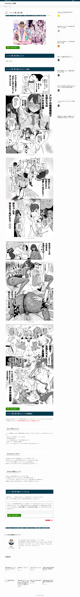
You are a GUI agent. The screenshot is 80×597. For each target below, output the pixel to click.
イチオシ (7, 15)
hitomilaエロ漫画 (10, 3)
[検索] (74, 0)
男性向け (44, 15)
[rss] (73, 0)
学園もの (18, 15)
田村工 (11, 546)
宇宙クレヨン (22, 15)
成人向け (38, 15)
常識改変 (35, 15)
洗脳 (41, 15)
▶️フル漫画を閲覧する (12, 47)
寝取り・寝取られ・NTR (29, 15)
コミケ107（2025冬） (13, 15)
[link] (19, 548)
